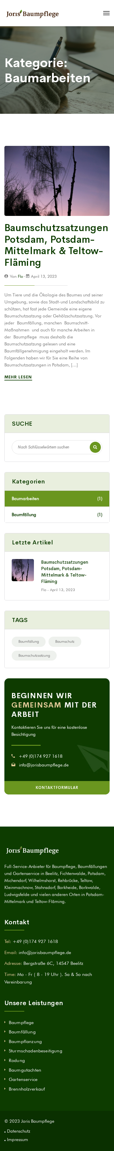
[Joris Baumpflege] (32, 13)
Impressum (17, 1139)
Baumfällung (57, 514)
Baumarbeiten (57, 498)
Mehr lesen (18, 377)
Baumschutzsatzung (34, 655)
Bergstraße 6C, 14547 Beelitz (53, 963)
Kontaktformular (57, 787)
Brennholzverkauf (27, 1089)
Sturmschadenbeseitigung (35, 1051)
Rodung (17, 1060)
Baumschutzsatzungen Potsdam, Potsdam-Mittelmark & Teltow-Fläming (56, 245)
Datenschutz (18, 1131)
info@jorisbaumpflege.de (44, 765)
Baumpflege (21, 1022)
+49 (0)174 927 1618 (41, 756)
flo (20, 276)
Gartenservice (23, 1079)
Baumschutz (65, 641)
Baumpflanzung (25, 1041)
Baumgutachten (25, 1070)
